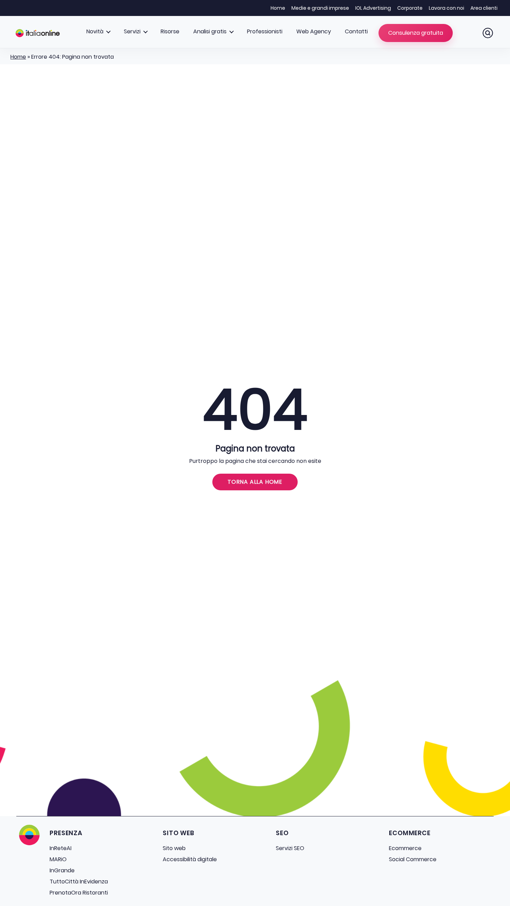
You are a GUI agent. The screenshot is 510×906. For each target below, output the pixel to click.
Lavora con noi (446, 8)
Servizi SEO (290, 848)
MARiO (58, 859)
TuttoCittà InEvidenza (79, 882)
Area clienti (484, 8)
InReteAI (60, 848)
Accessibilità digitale (190, 859)
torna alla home (255, 482)
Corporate (410, 8)
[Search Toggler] (488, 33)
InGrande (62, 870)
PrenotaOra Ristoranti (79, 893)
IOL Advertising (373, 8)
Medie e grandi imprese (320, 8)
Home (278, 8)
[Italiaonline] (38, 33)
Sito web (174, 848)
